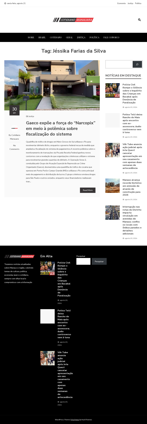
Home (31, 37)
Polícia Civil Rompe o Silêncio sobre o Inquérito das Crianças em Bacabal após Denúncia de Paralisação (132, 93)
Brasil (42, 37)
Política (138, 3)
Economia (121, 3)
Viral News (75, 420)
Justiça (130, 3)
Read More (88, 190)
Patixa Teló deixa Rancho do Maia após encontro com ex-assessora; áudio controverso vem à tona (64, 324)
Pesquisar (80, 256)
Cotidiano (56, 37)
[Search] (137, 64)
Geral (69, 37)
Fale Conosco (111, 37)
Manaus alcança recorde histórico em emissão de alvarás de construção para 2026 (132, 187)
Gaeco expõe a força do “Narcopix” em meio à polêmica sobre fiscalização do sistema (60, 128)
